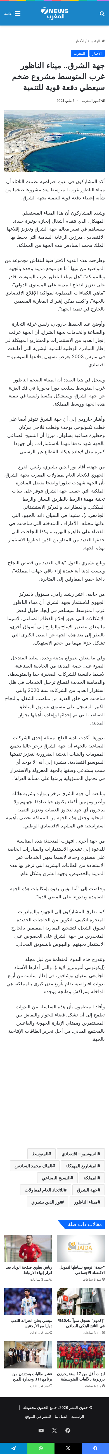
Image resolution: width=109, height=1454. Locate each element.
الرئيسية (94, 41)
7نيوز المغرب (91, 100)
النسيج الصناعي (56, 1178)
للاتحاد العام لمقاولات (44, 1190)
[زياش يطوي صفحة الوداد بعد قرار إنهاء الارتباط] (28, 1248)
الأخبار (79, 41)
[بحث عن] (102, 15)
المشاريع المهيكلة (81, 1165)
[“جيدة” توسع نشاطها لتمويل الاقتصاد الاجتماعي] (81, 1248)
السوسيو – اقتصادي (79, 1153)
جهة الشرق (87, 1190)
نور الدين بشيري (46, 1202)
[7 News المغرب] (54, 13)
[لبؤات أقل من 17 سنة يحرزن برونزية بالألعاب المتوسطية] (81, 1354)
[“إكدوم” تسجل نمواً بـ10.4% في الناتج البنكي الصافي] (81, 1301)
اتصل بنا (61, 1416)
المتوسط (40, 1153)
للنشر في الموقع (38, 1416)
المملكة (91, 1178)
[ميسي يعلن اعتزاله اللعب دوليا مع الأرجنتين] (28, 1301)
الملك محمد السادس (33, 1165)
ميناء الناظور (86, 1202)
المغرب (79, 53)
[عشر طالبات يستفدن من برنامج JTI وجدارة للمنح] (28, 1354)
